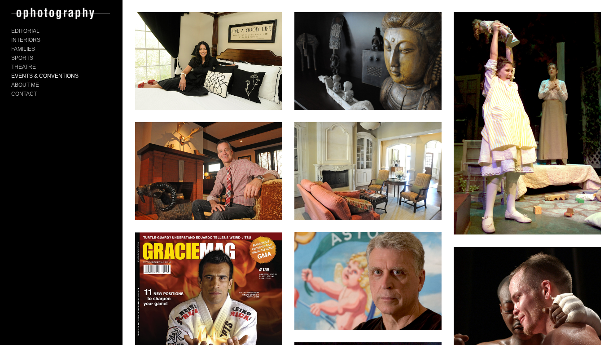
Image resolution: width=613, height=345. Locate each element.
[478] (368, 171)
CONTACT (24, 94)
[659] (208, 171)
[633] (527, 123)
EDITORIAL (25, 31)
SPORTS (22, 58)
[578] (208, 61)
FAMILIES (23, 49)
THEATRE (23, 67)
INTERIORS (25, 40)
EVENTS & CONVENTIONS (45, 76)
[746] (368, 281)
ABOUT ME (25, 85)
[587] (368, 61)
